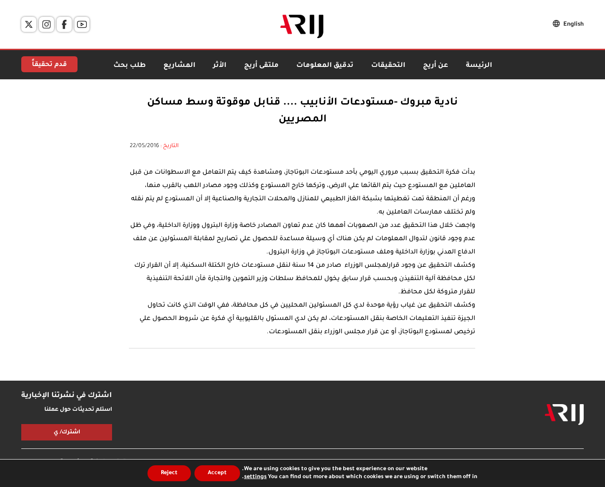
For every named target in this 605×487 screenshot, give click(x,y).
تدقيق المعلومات (324, 66)
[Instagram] (46, 24)
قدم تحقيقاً (49, 65)
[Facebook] (64, 24)
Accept (217, 473)
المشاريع (179, 66)
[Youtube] (81, 24)
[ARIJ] (564, 414)
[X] (28, 24)
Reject (169, 473)
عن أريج (435, 66)
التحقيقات (388, 66)
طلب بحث (129, 66)
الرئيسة (479, 66)
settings (255, 477)
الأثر (219, 66)
